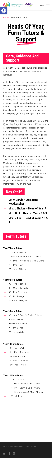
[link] (3, 10)
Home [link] (6, 17)
